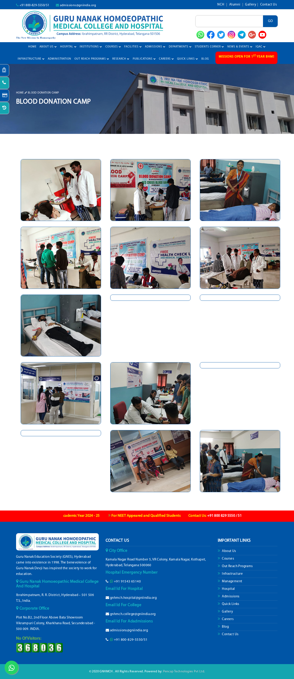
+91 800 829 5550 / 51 (187, 516)
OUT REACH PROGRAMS (90, 59)
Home (32, 46)
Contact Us (268, 4)
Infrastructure (232, 574)
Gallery (250, 4)
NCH (221, 4)
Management (231, 581)
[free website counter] (39, 647)
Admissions (230, 596)
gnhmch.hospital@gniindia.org (133, 598)
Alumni (235, 4)
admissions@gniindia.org (78, 5)
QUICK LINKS (186, 59)
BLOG (205, 59)
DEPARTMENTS (179, 46)
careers (165, 59)
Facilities (131, 46)
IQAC (259, 46)
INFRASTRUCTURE (30, 59)
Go (270, 21)
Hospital (228, 589)
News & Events (238, 46)
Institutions (90, 46)
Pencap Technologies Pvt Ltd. (184, 671)
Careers (227, 619)
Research (119, 59)
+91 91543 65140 (127, 581)
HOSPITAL (67, 46)
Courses (227, 558)
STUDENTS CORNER (208, 46)
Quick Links (230, 604)
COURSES (112, 46)
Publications (143, 59)
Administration (59, 59)
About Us (47, 46)
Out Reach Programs (237, 566)
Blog (225, 627)
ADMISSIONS (154, 46)
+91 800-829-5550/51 (34, 5)
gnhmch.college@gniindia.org (133, 614)
